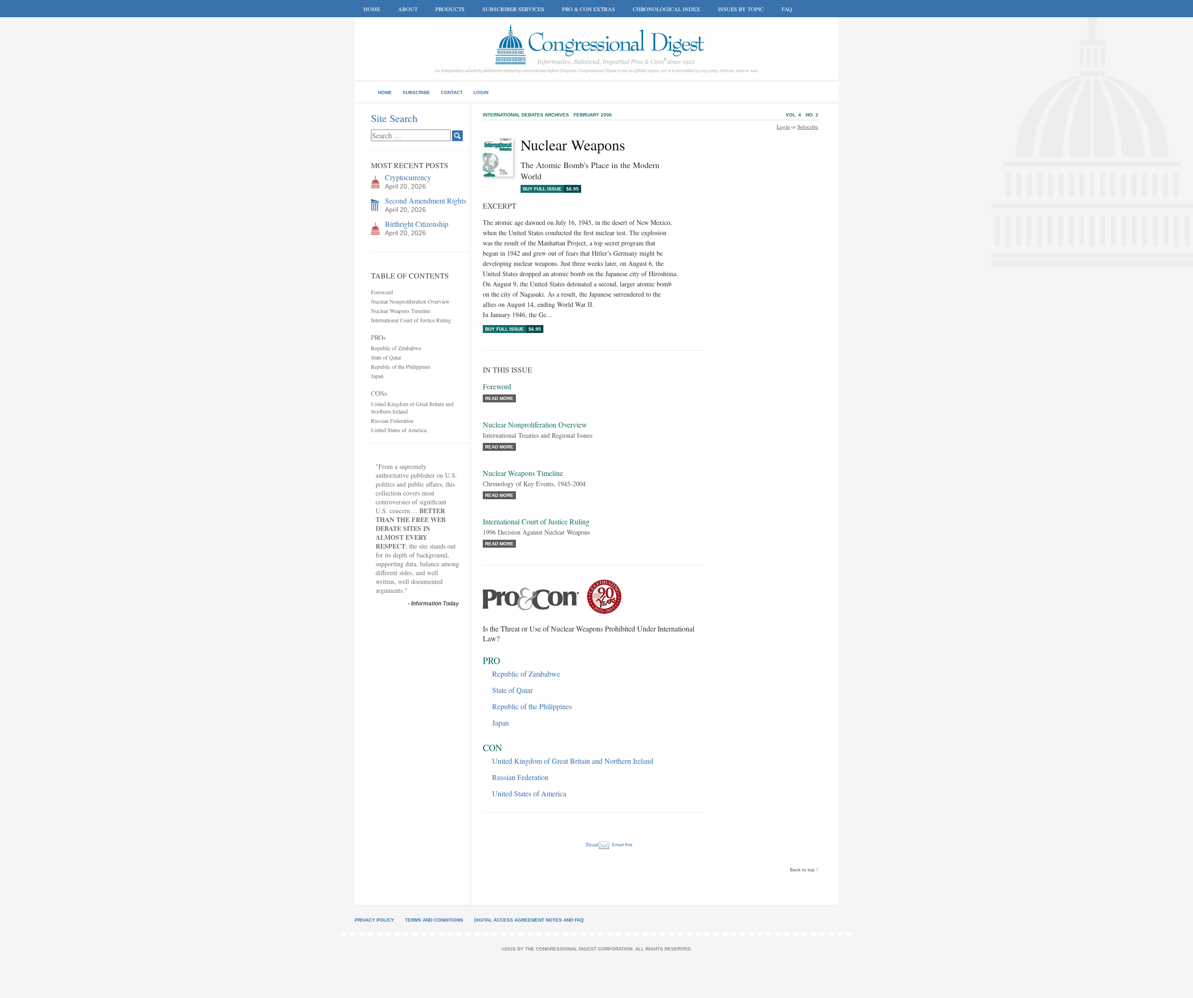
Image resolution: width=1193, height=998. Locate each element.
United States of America (398, 430)
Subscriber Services (513, 9)
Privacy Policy (374, 920)
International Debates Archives (526, 114)
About (408, 9)
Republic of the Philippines (401, 366)
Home (371, 9)
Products (450, 9)
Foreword (382, 292)
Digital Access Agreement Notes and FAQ (529, 920)
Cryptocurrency (408, 177)
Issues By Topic (741, 9)
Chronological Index (666, 9)
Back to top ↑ (804, 869)
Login (480, 92)
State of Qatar (386, 357)
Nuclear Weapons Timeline (400, 310)
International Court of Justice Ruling (411, 320)
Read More (499, 398)
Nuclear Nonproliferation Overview (410, 301)
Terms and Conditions (434, 920)
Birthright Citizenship (416, 224)
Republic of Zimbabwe (396, 348)
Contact (452, 92)
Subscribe (416, 92)
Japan (377, 376)
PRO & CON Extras (588, 9)
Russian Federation (392, 420)
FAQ (787, 9)
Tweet (591, 844)
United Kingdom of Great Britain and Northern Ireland (572, 761)
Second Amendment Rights (425, 200)
